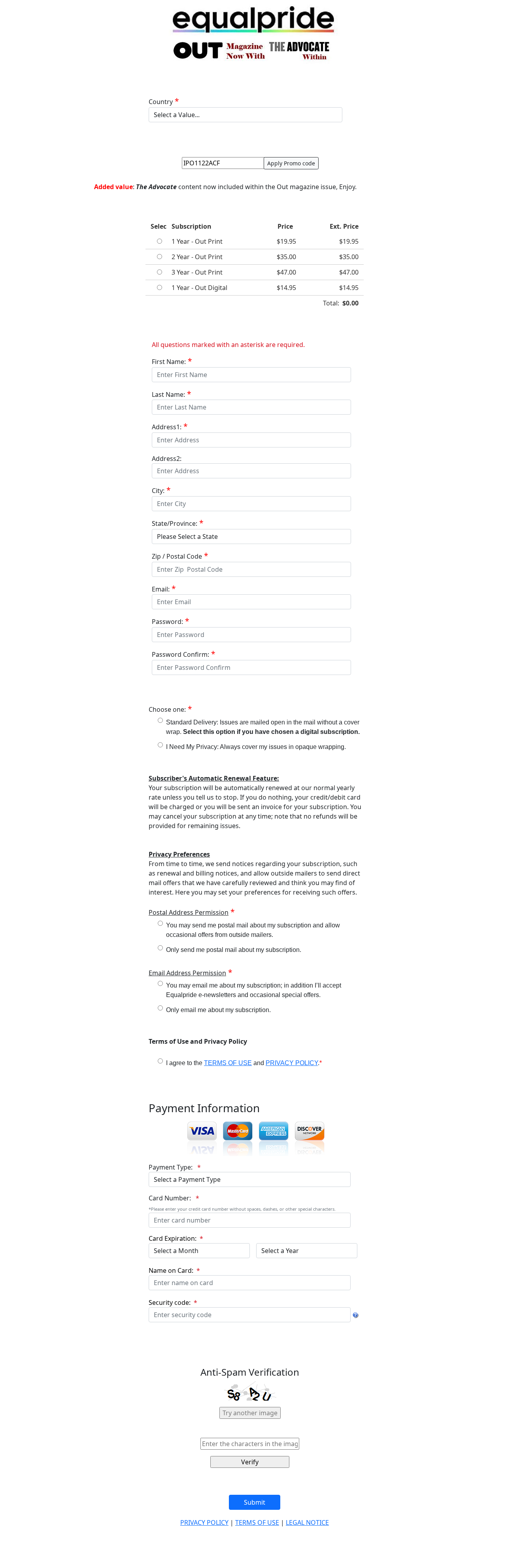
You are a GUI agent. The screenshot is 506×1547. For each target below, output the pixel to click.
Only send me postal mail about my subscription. (233, 949)
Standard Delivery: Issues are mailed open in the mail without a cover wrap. (263, 727)
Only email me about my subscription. (218, 1010)
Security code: (170, 1302)
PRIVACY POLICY (292, 1063)
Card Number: (171, 1198)
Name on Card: (172, 1270)
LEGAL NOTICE (307, 1522)
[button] (243, 1345)
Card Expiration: (173, 1238)
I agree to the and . (244, 1063)
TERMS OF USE (228, 1063)
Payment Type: (171, 1167)
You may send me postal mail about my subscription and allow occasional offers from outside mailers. (253, 930)
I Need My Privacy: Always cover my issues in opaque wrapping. (256, 746)
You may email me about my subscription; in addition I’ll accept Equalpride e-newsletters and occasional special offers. (253, 990)
